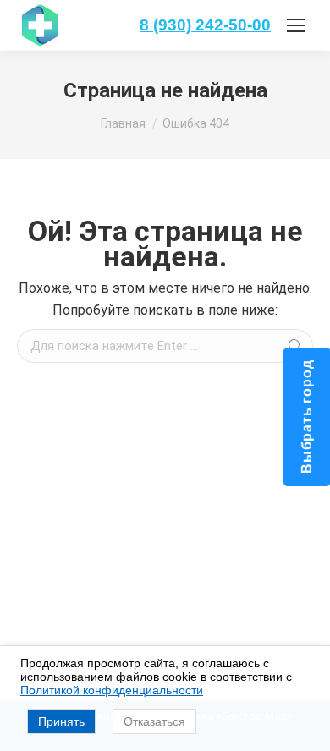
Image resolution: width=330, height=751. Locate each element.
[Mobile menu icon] (296, 25)
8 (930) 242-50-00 (205, 25)
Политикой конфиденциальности (111, 690)
